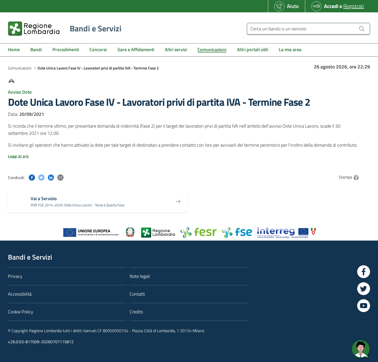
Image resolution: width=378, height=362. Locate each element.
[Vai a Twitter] (363, 288)
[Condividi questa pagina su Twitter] (41, 176)
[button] (183, 156)
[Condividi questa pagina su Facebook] (32, 176)
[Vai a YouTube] (363, 305)
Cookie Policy (20, 311)
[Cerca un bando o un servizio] (362, 28)
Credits (136, 311)
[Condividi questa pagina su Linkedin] (51, 176)
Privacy (15, 276)
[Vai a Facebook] (363, 271)
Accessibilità (20, 293)
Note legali (140, 276)
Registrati (353, 6)
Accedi (331, 6)
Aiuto (293, 6)
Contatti (137, 293)
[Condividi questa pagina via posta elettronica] (60, 176)
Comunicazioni (19, 68)
